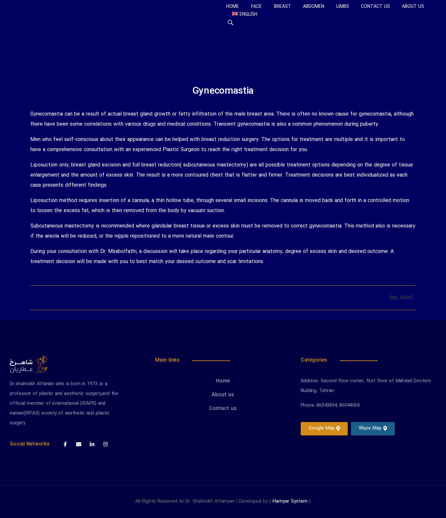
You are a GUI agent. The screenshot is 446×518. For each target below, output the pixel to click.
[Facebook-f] (65, 444)
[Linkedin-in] (92, 444)
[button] (324, 428)
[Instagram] (105, 444)
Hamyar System (290, 501)
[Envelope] (78, 444)
